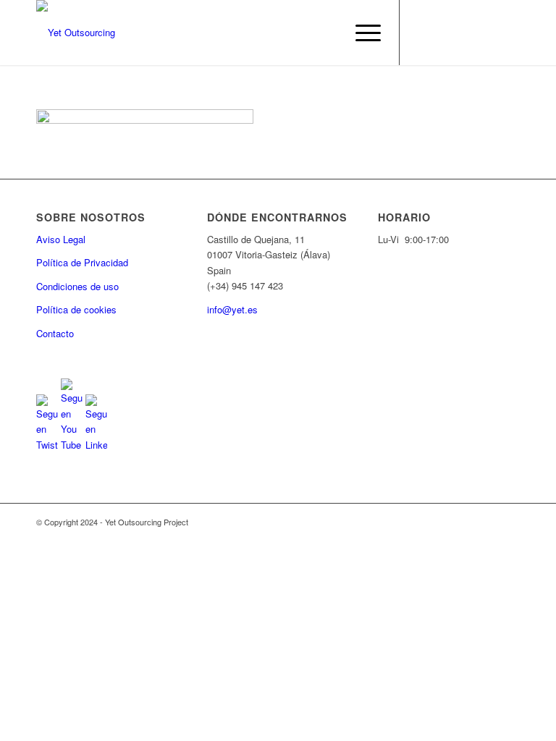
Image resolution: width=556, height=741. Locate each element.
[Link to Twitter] (422, 32)
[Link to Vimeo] (487, 32)
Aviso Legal (60, 239)
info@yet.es (232, 309)
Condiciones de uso (77, 286)
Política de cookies (76, 309)
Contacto (55, 333)
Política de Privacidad (82, 262)
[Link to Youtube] (444, 32)
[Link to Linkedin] (465, 32)
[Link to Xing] (509, 32)
